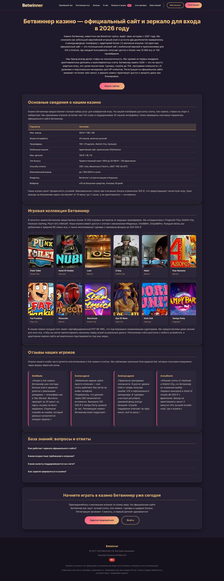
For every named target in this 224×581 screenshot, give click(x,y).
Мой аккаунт (175, 5)
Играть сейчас (112, 86)
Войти (130, 520)
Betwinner (32, 5)
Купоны (96, 5)
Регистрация (193, 5)
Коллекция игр (83, 5)
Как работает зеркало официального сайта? (52, 448)
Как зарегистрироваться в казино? (47, 471)
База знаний (155, 5)
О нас (105, 5)
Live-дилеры (140, 5)
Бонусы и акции (121, 5)
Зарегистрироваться (102, 520)
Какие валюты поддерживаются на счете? (51, 464)
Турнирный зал (66, 5)
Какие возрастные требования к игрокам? (51, 456)
